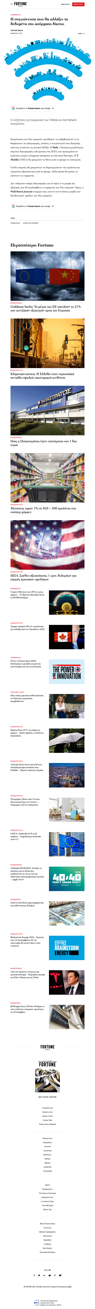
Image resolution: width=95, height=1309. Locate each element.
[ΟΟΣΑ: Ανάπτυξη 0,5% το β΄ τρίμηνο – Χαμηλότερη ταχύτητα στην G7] (66, 844)
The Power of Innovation (47, 1193)
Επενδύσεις (47, 1155)
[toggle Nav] (12, 4)
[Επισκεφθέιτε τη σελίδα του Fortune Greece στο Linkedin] (44, 1275)
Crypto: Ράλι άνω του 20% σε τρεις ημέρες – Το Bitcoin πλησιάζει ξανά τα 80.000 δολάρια (27, 595)
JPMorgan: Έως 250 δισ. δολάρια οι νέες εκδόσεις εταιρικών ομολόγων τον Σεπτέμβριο (27, 1009)
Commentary (47, 1171)
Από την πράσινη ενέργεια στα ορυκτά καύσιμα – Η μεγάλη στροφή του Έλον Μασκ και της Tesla (28, 974)
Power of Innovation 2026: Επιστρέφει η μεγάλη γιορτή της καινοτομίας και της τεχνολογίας (26, 664)
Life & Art (47, 1147)
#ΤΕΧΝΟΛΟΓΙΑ (15, 223)
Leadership (47, 1167)
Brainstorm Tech (47, 1197)
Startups (47, 1159)
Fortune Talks (47, 1120)
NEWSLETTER (78, 4)
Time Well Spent (47, 1206)
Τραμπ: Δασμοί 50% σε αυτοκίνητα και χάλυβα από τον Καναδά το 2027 (28, 628)
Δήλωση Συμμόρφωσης (47, 1232)
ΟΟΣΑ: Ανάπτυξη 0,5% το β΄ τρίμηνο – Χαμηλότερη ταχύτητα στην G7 (26, 836)
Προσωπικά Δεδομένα (47, 1252)
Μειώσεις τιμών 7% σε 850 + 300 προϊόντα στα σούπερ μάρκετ (43, 510)
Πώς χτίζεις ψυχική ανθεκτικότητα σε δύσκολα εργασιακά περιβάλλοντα (27, 698)
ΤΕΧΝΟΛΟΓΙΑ (16, 15)
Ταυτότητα (47, 1228)
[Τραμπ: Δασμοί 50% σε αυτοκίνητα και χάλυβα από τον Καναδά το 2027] (66, 637)
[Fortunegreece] (20, 6)
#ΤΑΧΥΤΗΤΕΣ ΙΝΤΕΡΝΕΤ (30, 223)
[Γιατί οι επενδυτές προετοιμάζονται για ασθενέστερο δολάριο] (66, 913)
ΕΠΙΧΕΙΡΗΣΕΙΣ (16, 303)
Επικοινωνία (47, 1236)
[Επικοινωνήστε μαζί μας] (60, 1275)
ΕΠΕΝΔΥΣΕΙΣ (16, 589)
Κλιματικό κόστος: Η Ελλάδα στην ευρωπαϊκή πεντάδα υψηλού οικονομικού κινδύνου (42, 376)
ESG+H (47, 1185)
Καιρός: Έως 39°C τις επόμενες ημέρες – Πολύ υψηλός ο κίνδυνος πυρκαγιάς (27, 733)
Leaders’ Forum (47, 1116)
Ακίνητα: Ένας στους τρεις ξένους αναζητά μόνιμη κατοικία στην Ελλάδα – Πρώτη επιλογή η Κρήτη (27, 767)
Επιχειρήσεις (47, 1142)
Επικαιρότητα (47, 1138)
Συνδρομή (47, 1244)
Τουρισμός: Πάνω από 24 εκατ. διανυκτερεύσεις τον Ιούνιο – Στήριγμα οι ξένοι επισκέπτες (25, 802)
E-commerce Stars (47, 1201)
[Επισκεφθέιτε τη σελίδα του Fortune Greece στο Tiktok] (55, 1275)
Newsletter (47, 1240)
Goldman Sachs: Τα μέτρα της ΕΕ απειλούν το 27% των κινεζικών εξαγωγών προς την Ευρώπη (46, 309)
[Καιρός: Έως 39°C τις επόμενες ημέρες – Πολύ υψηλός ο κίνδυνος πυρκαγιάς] (66, 740)
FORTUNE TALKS (17, 692)
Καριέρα (47, 1163)
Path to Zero (47, 1210)
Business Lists (47, 1112)
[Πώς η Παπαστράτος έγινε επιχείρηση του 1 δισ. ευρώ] (47, 410)
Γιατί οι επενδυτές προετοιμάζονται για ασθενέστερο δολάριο (27, 904)
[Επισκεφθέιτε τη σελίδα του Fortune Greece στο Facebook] (34, 1275)
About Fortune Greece (47, 1224)
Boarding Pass (47, 1189)
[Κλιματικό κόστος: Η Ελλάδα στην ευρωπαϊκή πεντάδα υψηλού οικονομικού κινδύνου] (47, 343)
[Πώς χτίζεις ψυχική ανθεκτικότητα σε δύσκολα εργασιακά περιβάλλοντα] (66, 706)
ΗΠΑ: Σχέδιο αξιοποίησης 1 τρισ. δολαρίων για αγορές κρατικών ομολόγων (43, 577)
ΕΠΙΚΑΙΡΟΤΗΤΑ (17, 370)
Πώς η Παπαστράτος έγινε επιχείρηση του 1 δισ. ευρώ (44, 443)
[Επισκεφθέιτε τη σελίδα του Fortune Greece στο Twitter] (39, 1275)
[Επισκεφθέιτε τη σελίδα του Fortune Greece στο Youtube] (49, 1276)
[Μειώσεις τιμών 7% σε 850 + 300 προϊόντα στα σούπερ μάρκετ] (47, 478)
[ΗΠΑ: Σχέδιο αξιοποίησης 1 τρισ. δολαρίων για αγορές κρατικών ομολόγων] (47, 545)
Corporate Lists (47, 1108)
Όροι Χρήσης (47, 1248)
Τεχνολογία (47, 1151)
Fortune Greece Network (47, 1124)
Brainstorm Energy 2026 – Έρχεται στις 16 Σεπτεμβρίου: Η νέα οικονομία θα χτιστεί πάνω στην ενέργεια (27, 941)
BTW (69, 1287)
